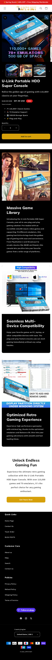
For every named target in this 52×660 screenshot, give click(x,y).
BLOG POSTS (10, 537)
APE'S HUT (28, 652)
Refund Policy (10, 589)
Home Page (9, 521)
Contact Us (9, 526)
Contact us (9, 569)
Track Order (9, 532)
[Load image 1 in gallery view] (12, 70)
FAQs (7, 558)
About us (8, 552)
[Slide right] (49, 71)
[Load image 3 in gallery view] (39, 70)
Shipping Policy (11, 595)
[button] (4, 8)
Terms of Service (11, 600)
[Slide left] (2, 71)
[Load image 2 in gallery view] (26, 70)
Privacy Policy (10, 584)
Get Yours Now (26, 499)
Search (7, 563)
